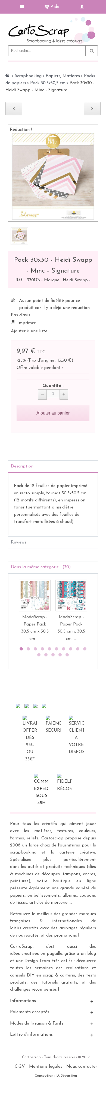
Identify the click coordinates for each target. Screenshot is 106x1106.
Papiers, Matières (63, 76)
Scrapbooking (28, 76)
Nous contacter (81, 1066)
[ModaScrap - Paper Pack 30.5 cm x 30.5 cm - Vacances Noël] (34, 595)
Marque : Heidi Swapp (66, 280)
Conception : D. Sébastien (56, 1075)
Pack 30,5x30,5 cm (48, 83)
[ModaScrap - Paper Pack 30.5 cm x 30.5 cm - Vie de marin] (71, 595)
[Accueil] (7, 75)
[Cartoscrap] (53, 19)
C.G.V (20, 1066)
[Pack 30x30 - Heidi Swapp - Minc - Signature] (19, 236)
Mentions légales (45, 1066)
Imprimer (26, 323)
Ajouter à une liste (29, 331)
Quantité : (53, 386)
